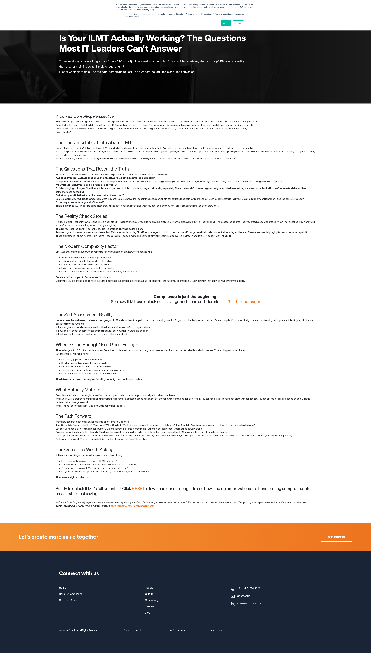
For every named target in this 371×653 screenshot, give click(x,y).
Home (62, 587)
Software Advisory (70, 600)
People (149, 587)
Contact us (243, 596)
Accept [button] (226, 23)
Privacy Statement (132, 630)
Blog (147, 612)
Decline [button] (238, 23)
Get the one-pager (243, 301)
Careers (149, 606)
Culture (149, 593)
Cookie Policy (216, 630)
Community (152, 600)
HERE (136, 488)
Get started (336, 536)
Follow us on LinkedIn (249, 603)
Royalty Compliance (71, 593)
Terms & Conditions (176, 630)
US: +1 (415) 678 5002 (248, 588)
